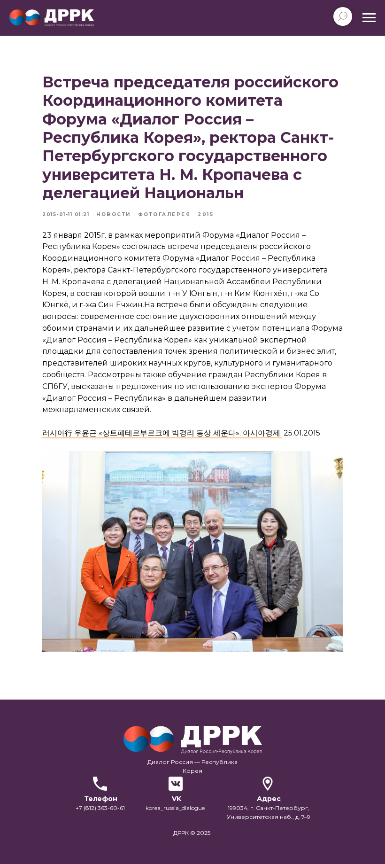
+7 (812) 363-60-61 (100, 807)
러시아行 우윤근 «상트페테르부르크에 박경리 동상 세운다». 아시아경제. (162, 432)
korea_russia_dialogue (175, 807)
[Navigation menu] (369, 18)
